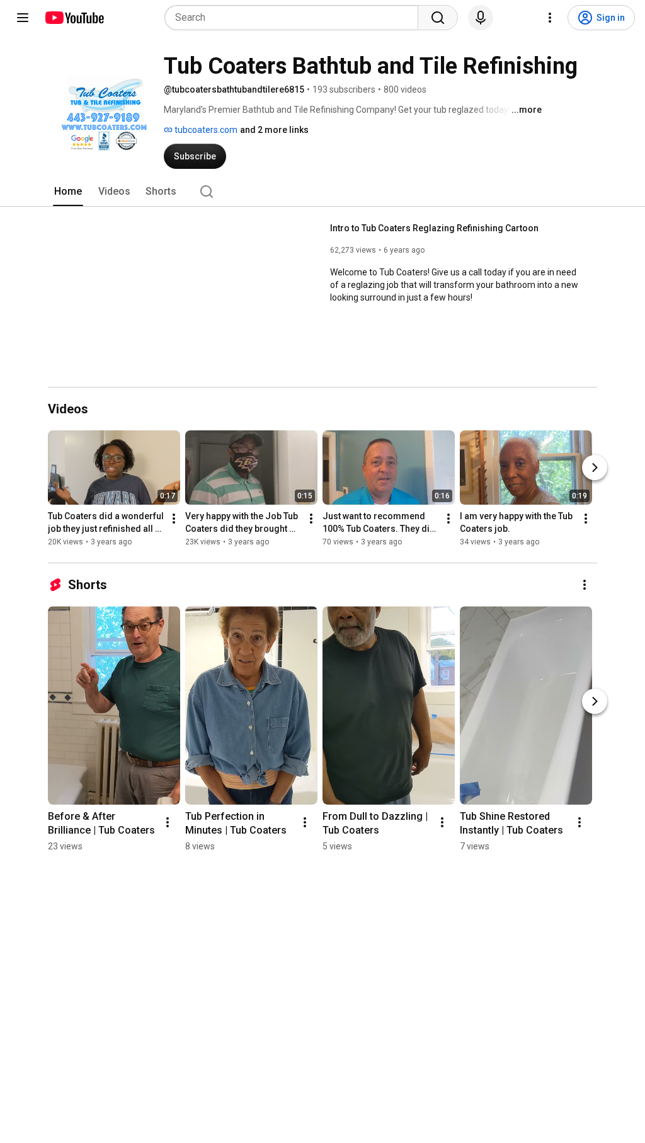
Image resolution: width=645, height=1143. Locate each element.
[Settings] (549, 17)
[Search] (438, 17)
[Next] (594, 467)
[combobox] (295, 17)
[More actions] (173, 518)
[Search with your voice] (480, 17)
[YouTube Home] (74, 17)
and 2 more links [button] (274, 130)
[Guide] (22, 17)
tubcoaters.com (205, 130)
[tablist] (322, 191)
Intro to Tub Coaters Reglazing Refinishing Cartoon (434, 228)
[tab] (68, 191)
